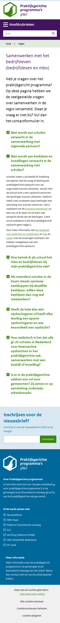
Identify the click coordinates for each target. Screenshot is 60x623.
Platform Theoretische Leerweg (24, 524)
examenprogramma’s (37, 208)
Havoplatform (14, 514)
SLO (9, 529)
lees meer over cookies (32, 593)
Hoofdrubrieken (21, 25)
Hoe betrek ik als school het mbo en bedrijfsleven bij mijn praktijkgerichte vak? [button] (31, 261)
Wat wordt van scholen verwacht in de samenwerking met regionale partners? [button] (28, 139)
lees (45, 234)
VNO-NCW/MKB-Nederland (21, 539)
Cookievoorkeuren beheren (32, 608)
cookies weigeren (32, 615)
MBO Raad (12, 519)
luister (9, 238)
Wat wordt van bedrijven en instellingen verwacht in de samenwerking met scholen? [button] (31, 163)
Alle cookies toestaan (32, 601)
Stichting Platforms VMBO (21, 534)
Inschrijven (48, 439)
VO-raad (11, 544)
